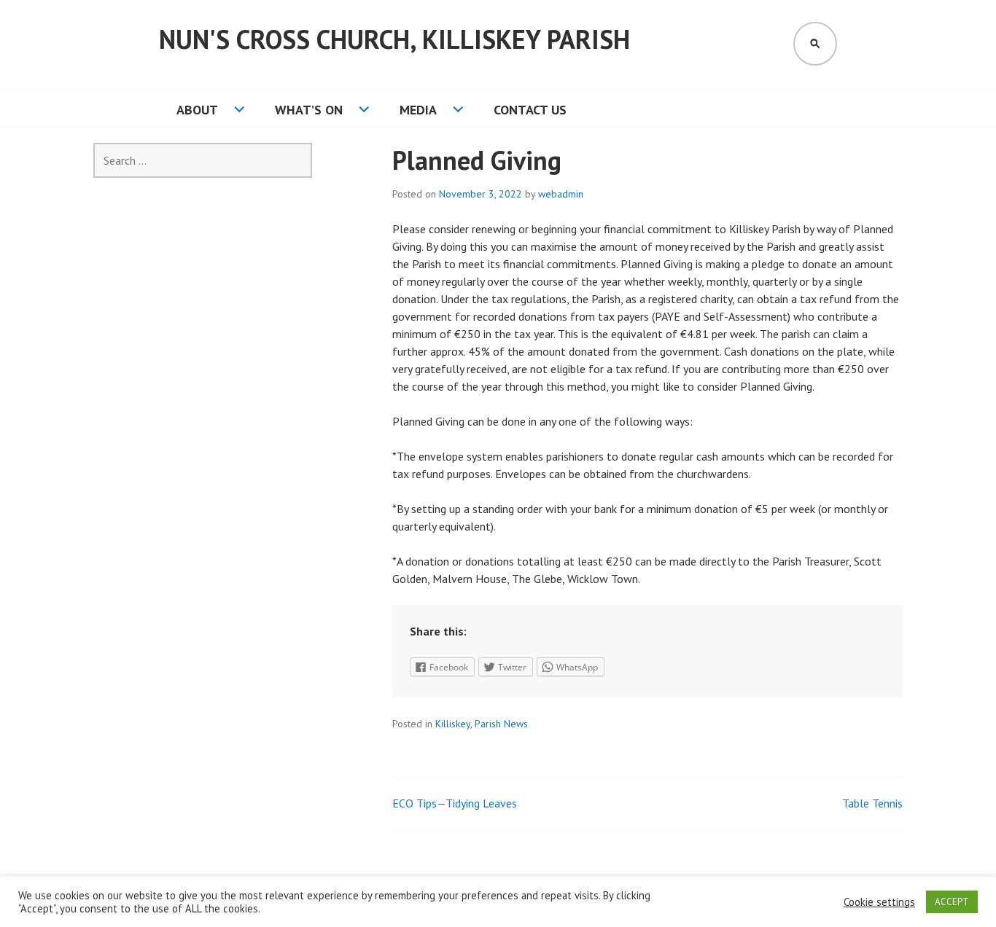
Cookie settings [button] (879, 902)
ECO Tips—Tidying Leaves (454, 803)
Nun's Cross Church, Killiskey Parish (394, 39)
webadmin (560, 193)
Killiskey (452, 723)
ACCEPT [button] (952, 902)
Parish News (501, 723)
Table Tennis (872, 803)
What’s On (309, 109)
